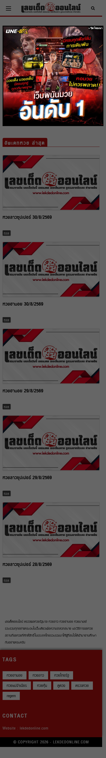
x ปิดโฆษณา (96, 28)
